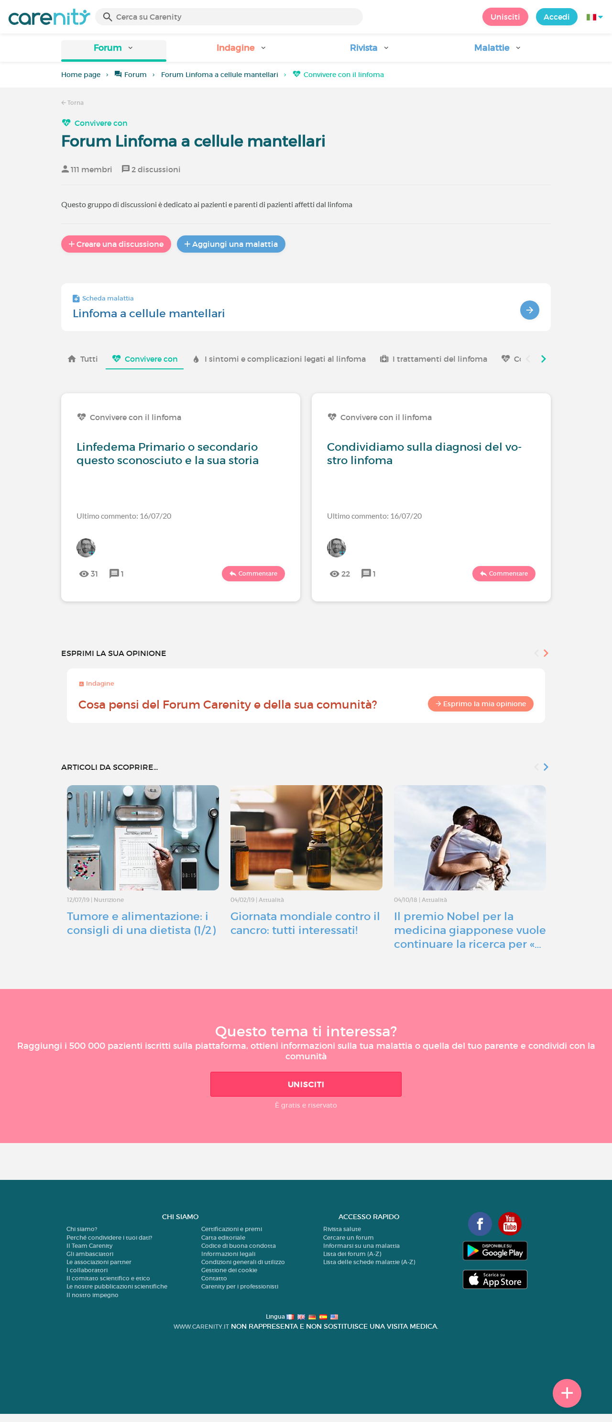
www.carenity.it (201, 1326)
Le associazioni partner (98, 1262)
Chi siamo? (81, 1229)
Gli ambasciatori (89, 1253)
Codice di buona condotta (238, 1245)
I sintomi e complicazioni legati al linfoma (285, 359)
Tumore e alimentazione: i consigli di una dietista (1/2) (141, 923)
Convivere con (101, 123)
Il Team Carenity (89, 1245)
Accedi (557, 17)
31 (94, 573)
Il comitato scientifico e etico (108, 1278)
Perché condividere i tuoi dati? (109, 1237)
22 (345, 573)
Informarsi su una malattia (361, 1245)
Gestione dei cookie (229, 1270)
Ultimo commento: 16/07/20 (123, 515)
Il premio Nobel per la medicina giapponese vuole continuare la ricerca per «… (470, 930)
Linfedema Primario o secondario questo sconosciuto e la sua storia (167, 453)
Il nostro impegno (92, 1295)
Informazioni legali (228, 1253)
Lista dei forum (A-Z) (352, 1253)
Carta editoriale (223, 1237)
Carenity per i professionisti (239, 1286)
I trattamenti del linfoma (440, 359)
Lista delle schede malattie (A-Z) (369, 1262)
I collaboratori (87, 1270)
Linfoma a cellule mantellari (149, 313)
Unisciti (505, 17)
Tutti (89, 359)
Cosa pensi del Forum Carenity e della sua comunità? (227, 704)
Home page (80, 74)
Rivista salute (342, 1229)
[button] (113, 51)
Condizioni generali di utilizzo (243, 1262)
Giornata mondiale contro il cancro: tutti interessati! (305, 923)
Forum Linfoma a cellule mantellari (219, 74)
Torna (75, 102)
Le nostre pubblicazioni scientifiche (116, 1286)
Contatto (214, 1278)
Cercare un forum (348, 1237)
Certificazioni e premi (231, 1229)
